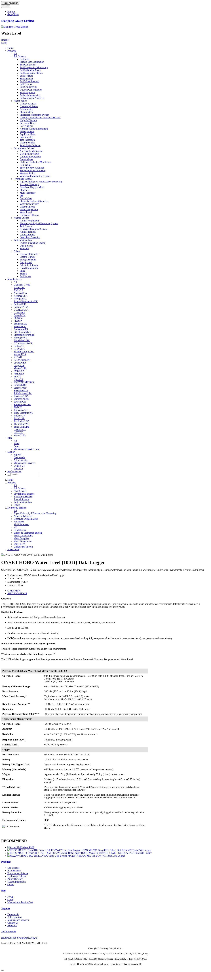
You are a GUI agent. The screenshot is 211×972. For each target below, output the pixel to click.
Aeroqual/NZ (20, 298)
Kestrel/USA (20, 354)
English (5, 6)
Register (5, 40)
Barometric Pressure (29, 153)
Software (24, 248)
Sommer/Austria (22, 399)
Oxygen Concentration (31, 89)
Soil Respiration (27, 92)
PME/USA (19, 371)
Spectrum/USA (21, 396)
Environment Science (24, 148)
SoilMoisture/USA (23, 393)
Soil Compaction (28, 64)
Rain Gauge (26, 165)
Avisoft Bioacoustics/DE (26, 301)
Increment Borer (28, 123)
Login (4, 42)
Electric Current (27, 256)
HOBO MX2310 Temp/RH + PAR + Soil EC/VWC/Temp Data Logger (116, 853)
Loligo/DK (19, 365)
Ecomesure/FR (21, 329)
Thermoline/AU (21, 424)
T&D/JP (18, 407)
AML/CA (18, 290)
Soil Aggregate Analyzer (32, 98)
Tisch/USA (19, 418)
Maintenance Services (24, 463)
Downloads (19, 457)
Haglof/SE (19, 346)
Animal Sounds (27, 234)
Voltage (23, 273)
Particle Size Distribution (32, 62)
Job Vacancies (14, 471)
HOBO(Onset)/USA (24, 351)
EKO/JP (18, 321)
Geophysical (26, 262)
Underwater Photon (29, 215)
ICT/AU (18, 357)
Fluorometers (26, 112)
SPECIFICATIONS (17, 593)
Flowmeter (25, 190)
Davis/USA (19, 312)
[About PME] (14, 847)
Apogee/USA (20, 293)
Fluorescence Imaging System (34, 114)
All (15, 53)
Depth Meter (26, 198)
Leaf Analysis (26, 126)
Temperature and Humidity (33, 170)
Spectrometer (26, 137)
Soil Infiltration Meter (30, 70)
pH (21, 195)
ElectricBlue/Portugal (24, 334)
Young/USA (20, 435)
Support (11, 451)
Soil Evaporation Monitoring (34, 67)
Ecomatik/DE (20, 323)
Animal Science (21, 217)
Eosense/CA (20, 326)
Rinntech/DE (20, 385)
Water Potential (27, 142)
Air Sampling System (30, 156)
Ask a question (21, 460)
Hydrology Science (23, 179)
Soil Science (20, 56)
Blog (9, 438)
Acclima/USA (20, 295)
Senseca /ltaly (20, 387)
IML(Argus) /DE (22, 360)
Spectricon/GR (21, 390)
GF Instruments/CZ (23, 343)
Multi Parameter (27, 192)
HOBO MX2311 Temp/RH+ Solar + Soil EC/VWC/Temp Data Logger (116, 850)
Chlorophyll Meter (29, 106)
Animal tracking (28, 231)
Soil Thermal (26, 84)
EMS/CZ (18, 318)
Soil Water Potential (29, 81)
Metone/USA (20, 368)
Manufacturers (14, 279)
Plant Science (20, 101)
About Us (18, 468)
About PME (28, 847)
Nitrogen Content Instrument (34, 128)
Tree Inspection (27, 140)
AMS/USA (19, 287)
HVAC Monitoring (29, 268)
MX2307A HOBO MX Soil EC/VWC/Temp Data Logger (96, 855)
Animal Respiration (29, 220)
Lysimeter (24, 59)
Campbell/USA (21, 307)
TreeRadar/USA (22, 421)
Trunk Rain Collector (30, 145)
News (16, 443)
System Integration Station (32, 243)
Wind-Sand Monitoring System (35, 176)
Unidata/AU (20, 429)
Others (17, 251)
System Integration (23, 240)
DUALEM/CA (21, 309)
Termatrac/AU (21, 410)
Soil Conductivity (28, 87)
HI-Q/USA (19, 348)
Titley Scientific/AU (23, 412)
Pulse (22, 270)
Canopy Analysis (28, 103)
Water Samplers (27, 206)
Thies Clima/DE (22, 426)
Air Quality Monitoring (31, 151)
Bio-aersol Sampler (29, 254)
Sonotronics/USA (22, 404)
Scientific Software (29, 265)
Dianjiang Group (22, 284)
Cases (16, 446)
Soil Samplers (26, 78)
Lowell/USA (20, 362)
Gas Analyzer (26, 159)
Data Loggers (26, 245)
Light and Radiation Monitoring (35, 162)
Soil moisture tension (30, 95)
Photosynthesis (27, 131)
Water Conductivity (29, 204)
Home (10, 48)
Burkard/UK (20, 304)
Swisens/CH (20, 401)
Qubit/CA (18, 379)
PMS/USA (19, 373)
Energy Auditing (28, 259)
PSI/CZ (17, 376)
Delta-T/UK (19, 315)
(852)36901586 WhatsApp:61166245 (19, 937)
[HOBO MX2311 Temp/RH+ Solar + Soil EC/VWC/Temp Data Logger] (44, 850)
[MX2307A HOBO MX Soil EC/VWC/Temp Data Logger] (37, 855)
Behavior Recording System (33, 229)
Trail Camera (26, 226)
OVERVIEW (14, 590)
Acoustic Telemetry (29, 184)
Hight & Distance (28, 120)
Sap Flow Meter (28, 134)
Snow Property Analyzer (32, 167)
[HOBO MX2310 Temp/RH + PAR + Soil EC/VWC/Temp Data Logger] (44, 853)
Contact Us (19, 465)
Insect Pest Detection (30, 237)
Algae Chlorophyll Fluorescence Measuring (41, 181)
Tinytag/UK (19, 415)
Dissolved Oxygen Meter (32, 187)
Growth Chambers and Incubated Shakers (40, 117)
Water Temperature (29, 209)
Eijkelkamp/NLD (22, 332)
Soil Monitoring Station (31, 73)
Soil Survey (25, 276)
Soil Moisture (26, 75)
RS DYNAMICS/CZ (24, 382)
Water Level (26, 212)
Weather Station (27, 173)
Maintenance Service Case (26, 449)
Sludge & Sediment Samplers (34, 201)
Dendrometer (26, 109)
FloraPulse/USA (22, 340)
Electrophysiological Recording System (39, 223)
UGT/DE (18, 432)
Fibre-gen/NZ (20, 337)
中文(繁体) (13, 14)
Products (11, 50)
